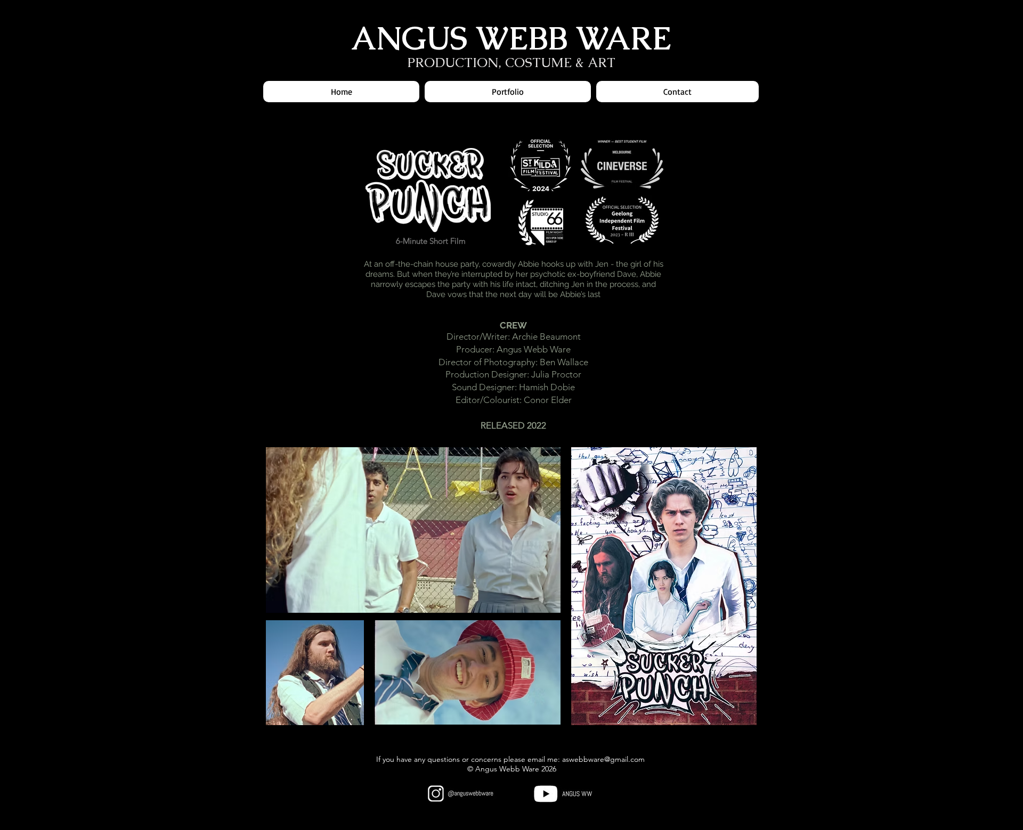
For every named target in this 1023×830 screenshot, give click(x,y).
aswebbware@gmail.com (603, 759)
